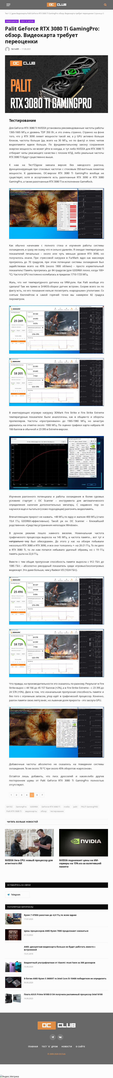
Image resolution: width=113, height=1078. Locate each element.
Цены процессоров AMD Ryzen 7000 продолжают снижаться (56, 930)
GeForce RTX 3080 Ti (51, 806)
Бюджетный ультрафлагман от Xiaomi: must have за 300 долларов (59, 962)
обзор (44, 811)
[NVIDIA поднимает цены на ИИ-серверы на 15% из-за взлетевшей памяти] (83, 842)
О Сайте (80, 1046)
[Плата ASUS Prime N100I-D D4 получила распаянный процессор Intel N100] (13, 998)
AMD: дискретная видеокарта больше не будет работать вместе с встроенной (59, 948)
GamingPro (21, 806)
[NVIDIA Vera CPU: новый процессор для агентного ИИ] (29, 842)
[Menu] (8, 4)
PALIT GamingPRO (89, 806)
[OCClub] (56, 4)
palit (75, 806)
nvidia (66, 806)
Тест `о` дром (10, 13)
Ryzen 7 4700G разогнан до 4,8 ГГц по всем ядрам (50, 915)
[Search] (105, 4)
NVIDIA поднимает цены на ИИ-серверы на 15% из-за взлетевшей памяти (80, 863)
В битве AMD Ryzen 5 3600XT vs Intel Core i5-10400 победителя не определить (65, 978)
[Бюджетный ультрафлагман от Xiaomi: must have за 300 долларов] (13, 966)
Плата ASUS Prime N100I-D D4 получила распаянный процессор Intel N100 (63, 994)
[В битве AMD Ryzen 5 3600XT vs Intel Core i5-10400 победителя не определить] (13, 982)
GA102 (9, 806)
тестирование (57, 811)
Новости (67, 1046)
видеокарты (31, 811)
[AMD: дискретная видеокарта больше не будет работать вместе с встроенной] (13, 950)
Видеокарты (21, 13)
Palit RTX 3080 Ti (14, 811)
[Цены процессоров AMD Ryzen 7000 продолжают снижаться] (13, 934)
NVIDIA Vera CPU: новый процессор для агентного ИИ (29, 862)
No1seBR (15, 49)
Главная (33, 1046)
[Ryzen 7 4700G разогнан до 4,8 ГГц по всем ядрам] (13, 918)
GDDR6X (34, 806)
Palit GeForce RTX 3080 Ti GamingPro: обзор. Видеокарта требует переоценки (60, 13)
